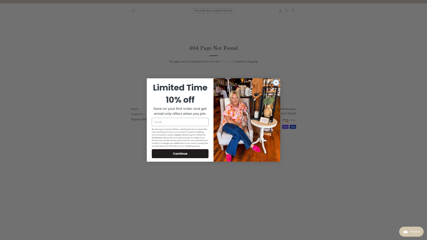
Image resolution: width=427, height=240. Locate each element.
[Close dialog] (276, 83)
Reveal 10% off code (213, 38)
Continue (180, 154)
